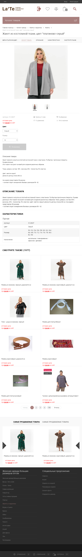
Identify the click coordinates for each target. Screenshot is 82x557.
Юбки (4, 514)
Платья (5, 500)
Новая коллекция (8, 489)
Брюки (5, 511)
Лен (4, 536)
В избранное (63, 117)
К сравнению (40, 120)
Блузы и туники (7, 507)
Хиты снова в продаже (10, 496)
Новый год (6, 493)
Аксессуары (6, 525)
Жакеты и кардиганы (36, 27)
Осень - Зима (7, 485)
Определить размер (48, 494)
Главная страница (8, 27)
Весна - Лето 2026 (8, 482)
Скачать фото (46, 490)
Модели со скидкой (48, 483)
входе (7, 123)
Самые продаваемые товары (26, 422)
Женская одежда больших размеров (14, 478)
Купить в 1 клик (41, 117)
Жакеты (47, 27)
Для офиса (6, 533)
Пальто (5, 522)
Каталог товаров (12, 20)
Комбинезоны (7, 518)
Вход (65, 2)
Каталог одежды (21, 27)
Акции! (44, 480)
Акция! (5, 529)
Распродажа (6, 540)
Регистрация (74, 2)
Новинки (45, 476)
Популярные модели (48, 487)
